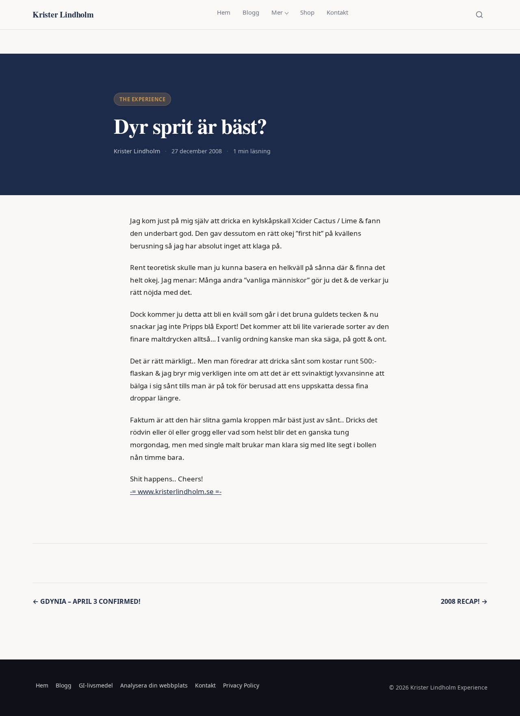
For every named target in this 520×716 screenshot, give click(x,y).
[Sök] (479, 15)
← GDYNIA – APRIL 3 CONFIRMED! (86, 601)
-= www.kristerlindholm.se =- (175, 491)
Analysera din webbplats (154, 685)
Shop (307, 12)
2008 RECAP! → (464, 601)
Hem (223, 12)
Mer (277, 12)
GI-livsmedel (96, 685)
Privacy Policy (241, 685)
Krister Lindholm (63, 14)
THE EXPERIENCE (142, 99)
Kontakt (337, 12)
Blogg (251, 12)
